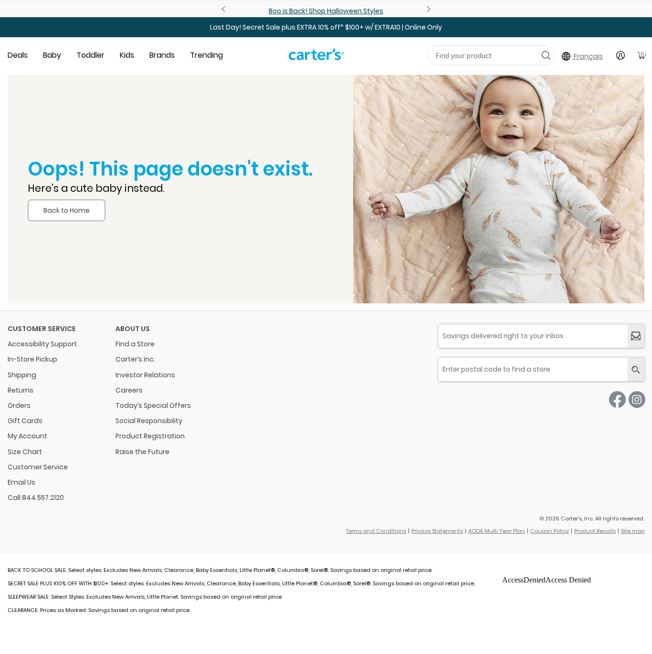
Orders (19, 405)
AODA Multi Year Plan (496, 531)
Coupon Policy (549, 531)
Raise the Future (142, 452)
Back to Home (66, 210)
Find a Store (135, 344)
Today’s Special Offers (153, 405)
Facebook (617, 399)
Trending (206, 55)
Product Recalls (595, 531)
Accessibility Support (42, 344)
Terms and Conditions (376, 531)
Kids (127, 55)
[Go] (545, 55)
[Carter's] (316, 58)
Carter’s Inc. (135, 359)
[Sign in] (620, 55)
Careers (129, 390)
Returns (20, 390)
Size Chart (25, 452)
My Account (27, 436)
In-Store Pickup (32, 359)
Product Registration (150, 436)
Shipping (22, 375)
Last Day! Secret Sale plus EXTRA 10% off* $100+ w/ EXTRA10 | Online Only (326, 27)
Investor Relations (145, 375)
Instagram (637, 399)
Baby (52, 55)
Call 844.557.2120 (36, 497)
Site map (632, 531)
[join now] (636, 336)
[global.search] (636, 369)
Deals (18, 55)
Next (427, 9)
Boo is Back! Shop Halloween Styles (326, 11)
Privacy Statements (437, 531)
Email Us (21, 482)
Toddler (90, 55)
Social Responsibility (149, 421)
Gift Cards (25, 421)
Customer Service (38, 467)
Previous (224, 9)
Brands (162, 55)
